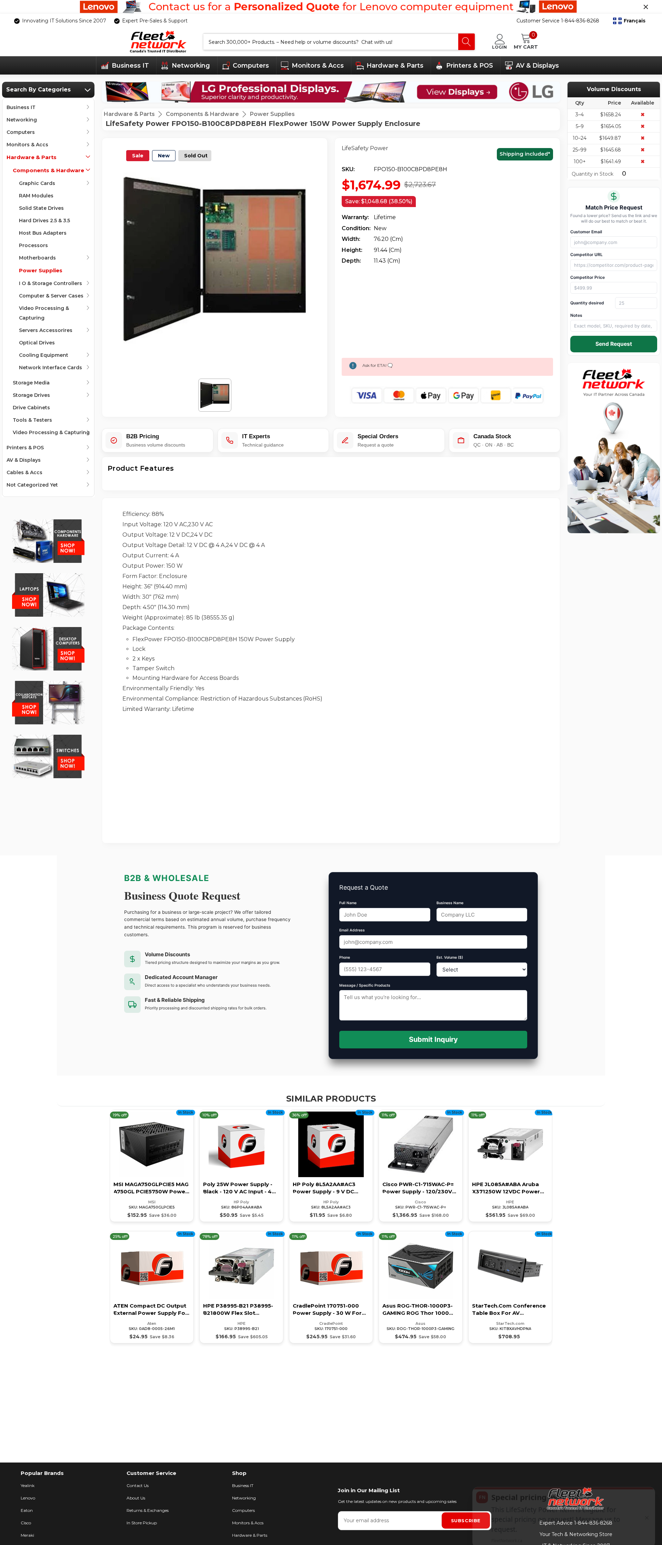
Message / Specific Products (364, 985)
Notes (576, 315)
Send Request (613, 344)
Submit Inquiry (433, 1039)
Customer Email (586, 231)
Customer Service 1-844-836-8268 (557, 21)
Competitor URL (586, 254)
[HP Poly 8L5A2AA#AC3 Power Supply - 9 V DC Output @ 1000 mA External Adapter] (331, 1166)
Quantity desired (587, 302)
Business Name (450, 903)
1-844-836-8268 (593, 1523)
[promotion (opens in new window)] (331, 7)
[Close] (646, 7)
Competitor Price (587, 277)
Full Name (348, 903)
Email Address (352, 930)
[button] (629, 21)
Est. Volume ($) (450, 957)
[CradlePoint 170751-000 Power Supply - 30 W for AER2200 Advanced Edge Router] (331, 1287)
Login (499, 47)
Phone (344, 957)
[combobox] (330, 41)
